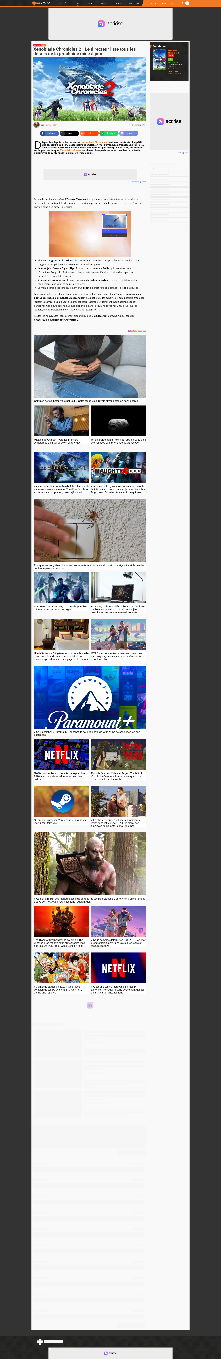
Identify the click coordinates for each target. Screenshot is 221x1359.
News (43, 45)
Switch (171, 55)
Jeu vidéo (37, 45)
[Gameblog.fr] (41, 3)
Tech (78, 3)
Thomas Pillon (51, 124)
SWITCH (163, 3)
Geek (90, 3)
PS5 (151, 3)
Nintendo (171, 69)
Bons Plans (134, 3)
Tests (118, 3)
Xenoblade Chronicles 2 (95, 142)
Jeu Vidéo (63, 3)
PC (146, 3)
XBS (156, 3)
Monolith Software (71, 150)
